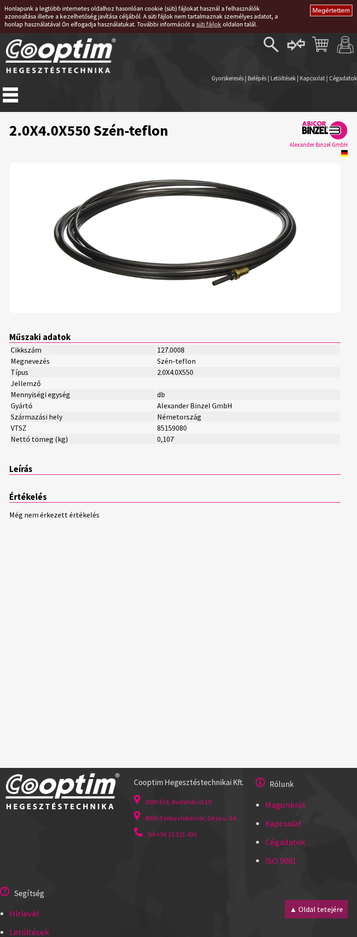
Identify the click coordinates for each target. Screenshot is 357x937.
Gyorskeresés (228, 78)
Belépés (257, 78)
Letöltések (283, 78)
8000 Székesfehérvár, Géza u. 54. (191, 818)
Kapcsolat (312, 78)
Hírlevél (24, 913)
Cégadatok (343, 78)
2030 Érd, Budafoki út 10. (179, 802)
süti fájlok (208, 24)
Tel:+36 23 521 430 (172, 834)
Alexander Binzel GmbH (319, 144)
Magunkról (285, 804)
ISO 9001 (281, 860)
